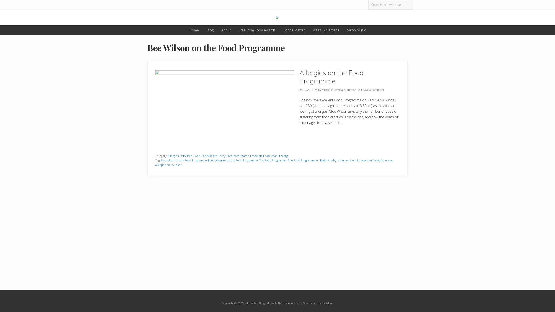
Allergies (173, 156)
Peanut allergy (280, 156)
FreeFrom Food (260, 156)
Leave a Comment (372, 90)
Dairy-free (186, 156)
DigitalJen (327, 303)
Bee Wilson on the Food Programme (184, 160)
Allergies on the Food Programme (331, 76)
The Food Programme (273, 160)
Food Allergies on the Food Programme (233, 160)
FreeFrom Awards (238, 156)
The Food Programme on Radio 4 (309, 160)
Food (197, 156)
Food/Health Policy (213, 156)
